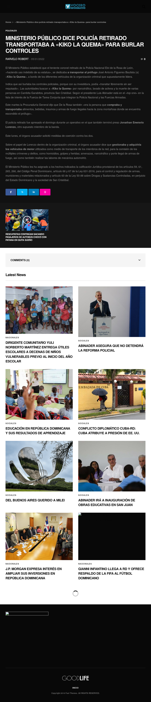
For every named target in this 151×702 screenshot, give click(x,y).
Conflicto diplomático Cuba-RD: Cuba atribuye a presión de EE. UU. (109, 430)
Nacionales (12, 337)
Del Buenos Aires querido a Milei (35, 500)
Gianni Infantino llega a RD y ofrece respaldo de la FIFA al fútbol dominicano (111, 573)
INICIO (75, 687)
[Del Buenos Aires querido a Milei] (39, 466)
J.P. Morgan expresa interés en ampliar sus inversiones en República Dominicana (34, 573)
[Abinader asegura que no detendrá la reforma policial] (111, 311)
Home (8, 22)
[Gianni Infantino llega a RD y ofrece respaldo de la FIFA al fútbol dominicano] (111, 536)
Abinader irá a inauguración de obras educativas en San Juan (106, 502)
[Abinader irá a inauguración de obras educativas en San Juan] (111, 466)
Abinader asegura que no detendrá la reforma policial (110, 348)
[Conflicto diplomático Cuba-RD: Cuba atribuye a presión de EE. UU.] (111, 394)
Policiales (11, 31)
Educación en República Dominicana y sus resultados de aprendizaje (38, 430)
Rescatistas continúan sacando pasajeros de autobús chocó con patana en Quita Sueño (26, 237)
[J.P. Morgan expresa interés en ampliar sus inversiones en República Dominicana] (39, 536)
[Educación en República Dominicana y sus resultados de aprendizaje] (39, 394)
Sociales (83, 341)
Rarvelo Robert (17, 59)
